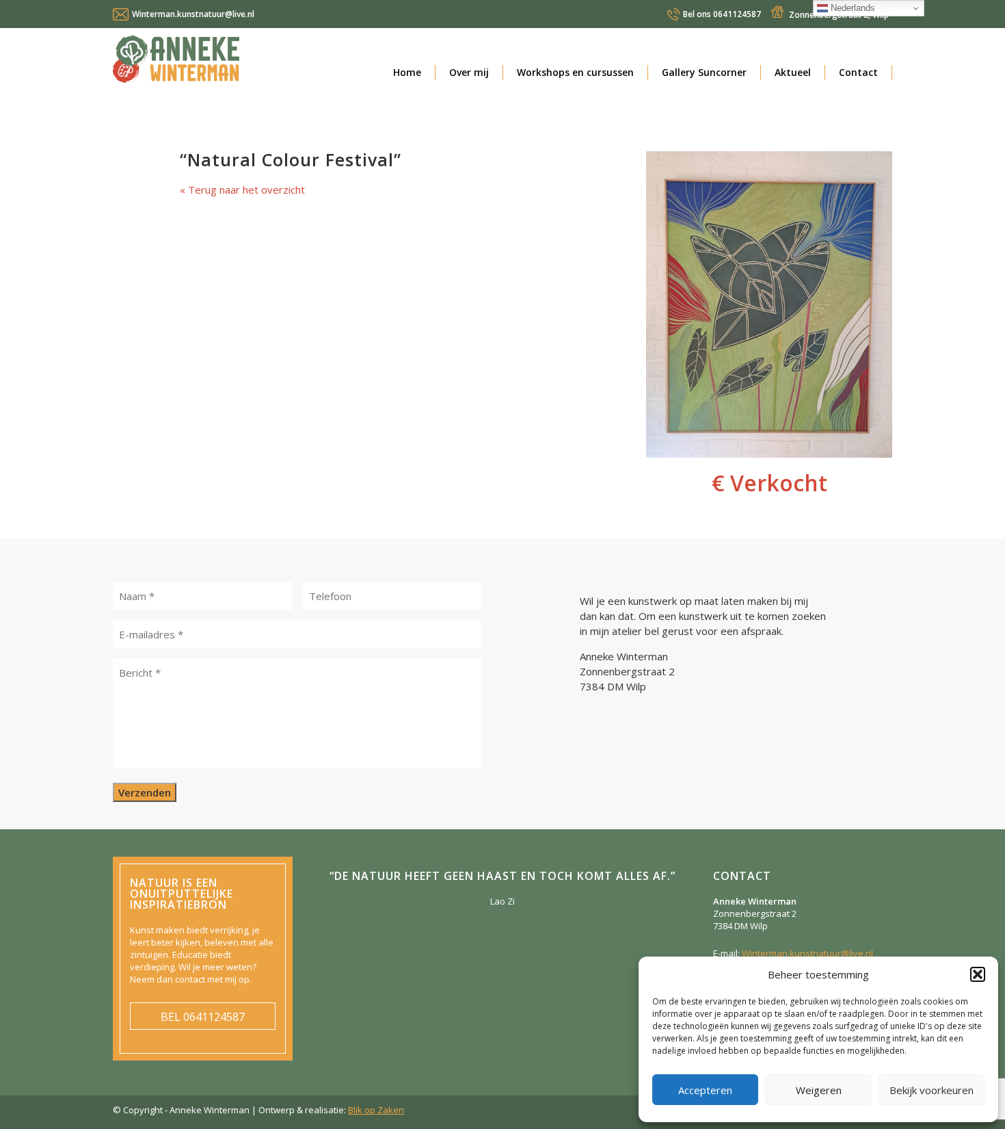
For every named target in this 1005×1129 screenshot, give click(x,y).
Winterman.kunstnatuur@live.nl (193, 14)
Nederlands (851, 8)
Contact (858, 72)
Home (407, 72)
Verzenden (144, 792)
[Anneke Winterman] (236, 62)
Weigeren (819, 1090)
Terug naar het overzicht (245, 189)
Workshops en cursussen (575, 72)
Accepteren (705, 1090)
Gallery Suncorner (704, 72)
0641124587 (722, 14)
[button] (977, 974)
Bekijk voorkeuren (931, 1090)
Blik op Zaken (376, 1110)
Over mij (469, 72)
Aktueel (793, 72)
